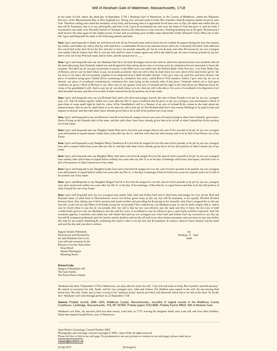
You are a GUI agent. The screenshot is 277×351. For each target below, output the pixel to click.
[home (126, 347)
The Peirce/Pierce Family (71, 275)
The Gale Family (67, 271)
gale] (133, 347)
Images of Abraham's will (71, 268)
